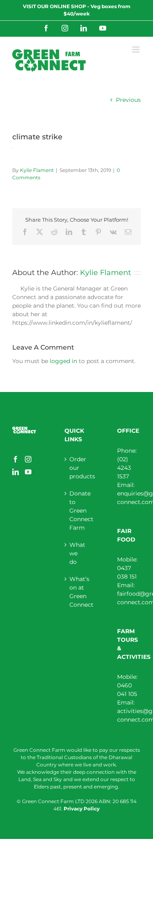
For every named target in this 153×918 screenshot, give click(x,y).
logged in (63, 361)
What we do (76, 553)
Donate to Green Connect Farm (76, 510)
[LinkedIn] (15, 472)
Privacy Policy (82, 809)
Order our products (76, 468)
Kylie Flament (37, 170)
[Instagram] (28, 459)
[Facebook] (15, 459)
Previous (128, 99)
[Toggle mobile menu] (136, 49)
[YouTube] (28, 472)
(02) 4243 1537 (124, 468)
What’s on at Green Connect (76, 591)
